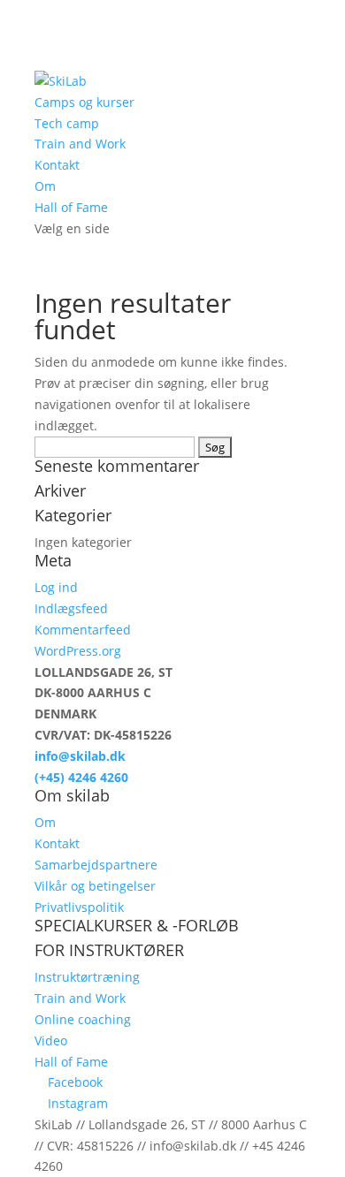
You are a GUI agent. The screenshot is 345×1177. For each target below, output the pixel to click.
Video (50, 1040)
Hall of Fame (71, 207)
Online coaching (82, 1019)
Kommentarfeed (82, 629)
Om (45, 186)
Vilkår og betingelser (95, 885)
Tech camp (66, 123)
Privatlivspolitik (79, 907)
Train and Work (80, 143)
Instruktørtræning (87, 976)
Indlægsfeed (71, 608)
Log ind (56, 587)
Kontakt (57, 164)
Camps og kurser (84, 102)
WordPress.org (77, 650)
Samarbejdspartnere (95, 864)
